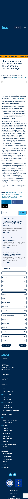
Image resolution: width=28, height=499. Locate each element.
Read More (6, 232)
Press (5, 462)
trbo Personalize (9, 391)
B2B (4, 417)
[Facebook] (14, 474)
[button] (6, 202)
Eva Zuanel (20, 98)
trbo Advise (7, 394)
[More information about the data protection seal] (9, 483)
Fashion (5, 425)
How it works (7, 407)
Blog (20, 77)
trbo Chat (6, 397)
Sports (5, 441)
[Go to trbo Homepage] (5, 27)
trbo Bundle (7, 399)
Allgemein (14, 77)
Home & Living (7, 430)
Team (16, 198)
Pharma (5, 428)
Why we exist (7, 453)
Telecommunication (10, 444)
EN (16, 27)
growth (4, 194)
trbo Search (7, 402)
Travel (5, 447)
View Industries (6, 414)
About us (4, 451)
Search (22, 212)
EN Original (20, 193)
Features (6, 405)
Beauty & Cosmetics (10, 420)
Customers (7, 456)
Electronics (7, 422)
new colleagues (13, 194)
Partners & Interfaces (11, 410)
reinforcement (6, 196)
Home (3, 389)
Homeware (6, 433)
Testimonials (7, 459)
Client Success (10, 193)
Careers (6, 467)
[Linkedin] (10, 474)
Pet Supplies (7, 439)
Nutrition (6, 436)
